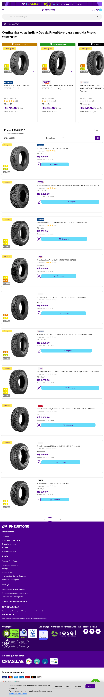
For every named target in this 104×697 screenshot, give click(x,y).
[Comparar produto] (33, 71)
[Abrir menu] (3, 9)
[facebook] (85, 631)
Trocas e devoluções (10, 580)
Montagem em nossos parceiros (15, 593)
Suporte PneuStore (9, 561)
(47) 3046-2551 (10, 607)
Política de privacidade (11, 540)
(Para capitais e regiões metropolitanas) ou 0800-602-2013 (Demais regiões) (24, 618)
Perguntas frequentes (10, 565)
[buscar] (98, 17)
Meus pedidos (7, 572)
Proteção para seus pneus (12, 597)
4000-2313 (8, 614)
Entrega (5, 569)
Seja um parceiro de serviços (13, 589)
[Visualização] (97, 138)
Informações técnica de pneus (14, 576)
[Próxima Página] (60, 519)
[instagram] (91, 631)
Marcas (5, 548)
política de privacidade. (18, 694)
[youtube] (98, 631)
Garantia (5, 537)
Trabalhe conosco (9, 544)
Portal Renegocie (9, 551)
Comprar (56, 164)
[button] (93, 10)
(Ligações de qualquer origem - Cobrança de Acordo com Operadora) (22, 610)
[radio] (5, 101)
